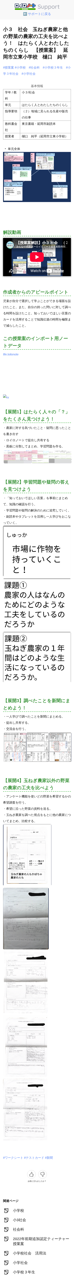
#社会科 (34, 67)
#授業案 (8, 67)
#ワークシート (13, 1157)
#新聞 (49, 1157)
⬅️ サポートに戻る (37, 14)
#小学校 (20, 67)
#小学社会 (29, 73)
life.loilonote (10, 354)
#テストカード (34, 1157)
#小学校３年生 (53, 67)
